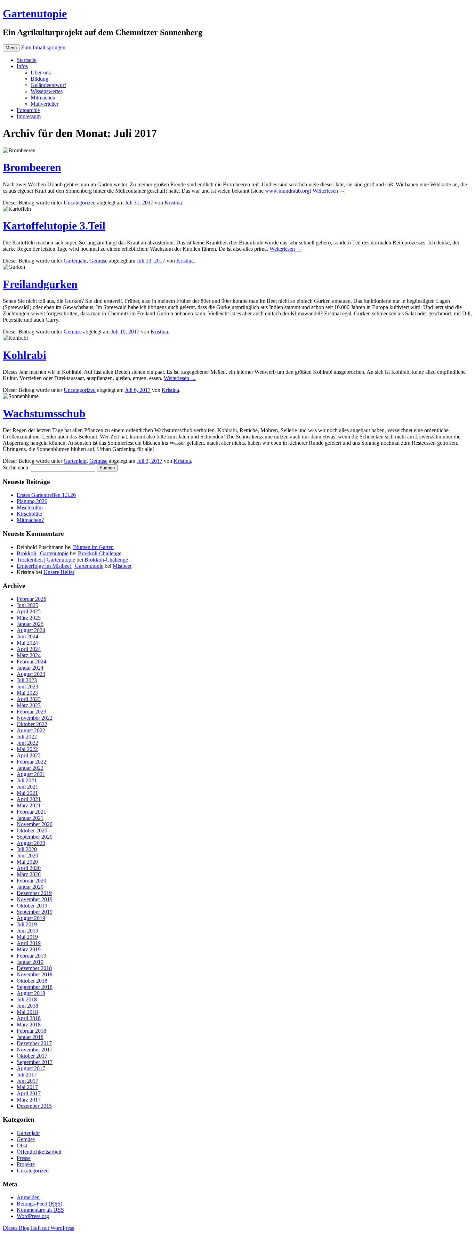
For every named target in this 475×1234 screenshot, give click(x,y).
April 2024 (29, 649)
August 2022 (31, 730)
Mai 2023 (27, 693)
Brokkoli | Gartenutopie (43, 553)
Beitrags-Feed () (39, 1204)
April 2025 (29, 611)
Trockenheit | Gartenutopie (46, 560)
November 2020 (35, 824)
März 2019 (29, 949)
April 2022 (29, 755)
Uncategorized (80, 202)
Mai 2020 (27, 862)
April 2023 (29, 699)
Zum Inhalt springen (43, 47)
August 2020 (31, 843)
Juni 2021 (27, 787)
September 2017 (35, 1062)
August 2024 (31, 630)
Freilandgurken (40, 284)
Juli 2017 (27, 1075)
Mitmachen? (30, 520)
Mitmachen (43, 97)
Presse (24, 1158)
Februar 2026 (31, 599)
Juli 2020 (27, 849)
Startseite (27, 60)
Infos (22, 66)
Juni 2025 (27, 605)
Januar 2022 (30, 768)
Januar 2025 (30, 624)
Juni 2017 (27, 1081)
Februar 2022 (31, 762)
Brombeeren (32, 167)
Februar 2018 (31, 1031)
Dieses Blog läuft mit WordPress (38, 1228)
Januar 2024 (30, 668)
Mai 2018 (27, 1012)
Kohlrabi (24, 355)
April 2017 (29, 1093)
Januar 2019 (30, 962)
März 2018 (29, 1024)
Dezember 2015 (34, 1106)
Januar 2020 (30, 887)
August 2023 (31, 674)
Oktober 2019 (32, 906)
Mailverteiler (44, 104)
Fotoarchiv (28, 110)
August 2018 (31, 993)
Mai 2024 (27, 643)
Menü (11, 47)
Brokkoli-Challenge (99, 553)
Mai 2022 (27, 749)
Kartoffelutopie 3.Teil (54, 225)
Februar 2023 (31, 712)
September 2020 (35, 837)
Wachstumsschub (44, 413)
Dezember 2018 (34, 968)
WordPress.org (33, 1216)
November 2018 (35, 974)
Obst (22, 1145)
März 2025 (29, 618)
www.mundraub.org (287, 191)
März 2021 (29, 805)
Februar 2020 (31, 881)
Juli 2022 (27, 737)
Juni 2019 (27, 931)
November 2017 (35, 1049)
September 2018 (35, 987)
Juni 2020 (27, 855)
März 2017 (29, 1100)
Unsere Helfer (58, 572)
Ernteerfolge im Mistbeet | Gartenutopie (60, 566)
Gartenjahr (75, 261)
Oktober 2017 (32, 1056)
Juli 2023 (27, 680)
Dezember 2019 (34, 893)
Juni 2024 (27, 636)
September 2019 (35, 912)
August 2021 (31, 774)
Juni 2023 (27, 686)
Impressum (29, 116)
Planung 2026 (32, 501)
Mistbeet (122, 566)
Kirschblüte (29, 514)
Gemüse (98, 261)
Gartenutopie (35, 13)
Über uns (41, 72)
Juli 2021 (27, 780)
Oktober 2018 (32, 981)
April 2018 (29, 1018)
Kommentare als (40, 1210)
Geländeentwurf (48, 85)
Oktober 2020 (32, 830)
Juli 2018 (27, 999)
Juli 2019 (27, 924)
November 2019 (35, 899)
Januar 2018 (30, 1037)
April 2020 (29, 868)
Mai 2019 (27, 937)
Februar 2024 (31, 661)
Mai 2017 (27, 1087)
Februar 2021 (31, 812)
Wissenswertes (47, 91)
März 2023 (29, 705)
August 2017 (31, 1068)
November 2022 (35, 718)
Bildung (39, 79)
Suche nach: (16, 467)
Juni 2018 (27, 1006)
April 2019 (29, 943)
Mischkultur (30, 507)
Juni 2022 (27, 743)
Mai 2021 (27, 793)
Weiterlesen (329, 191)
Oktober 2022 (32, 724)
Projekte (26, 1164)
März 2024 (29, 655)
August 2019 (31, 918)
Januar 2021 (30, 818)
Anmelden (28, 1197)
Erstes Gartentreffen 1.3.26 (46, 495)
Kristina (173, 202)
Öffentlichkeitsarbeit (39, 1152)
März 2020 (29, 874)
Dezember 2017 (34, 1043)
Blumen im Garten (93, 547)
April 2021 (29, 799)
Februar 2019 (31, 956)
